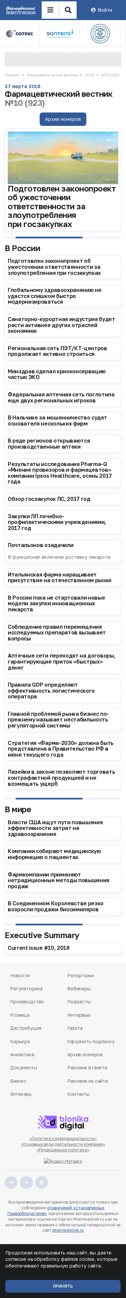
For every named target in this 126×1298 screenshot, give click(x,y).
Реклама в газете (87, 1067)
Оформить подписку (91, 1041)
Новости (20, 975)
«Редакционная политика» (63, 1149)
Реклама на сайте (87, 1080)
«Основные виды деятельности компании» (63, 1144)
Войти (105, 10)
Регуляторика (26, 988)
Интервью (79, 1014)
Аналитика (22, 1054)
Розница (20, 1014)
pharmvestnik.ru (68, 1230)
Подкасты (79, 1001)
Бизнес (18, 1080)
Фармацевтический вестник (52, 75)
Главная (12, 75)
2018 (89, 75)
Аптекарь (21, 1093)
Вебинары (79, 988)
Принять (63, 1286)
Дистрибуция (25, 1027)
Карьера (20, 1041)
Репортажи (80, 975)
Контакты (78, 1093)
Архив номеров (63, 119)
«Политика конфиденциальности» (63, 1138)
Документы (23, 1067)
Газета (74, 1027)
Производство (27, 1001)
